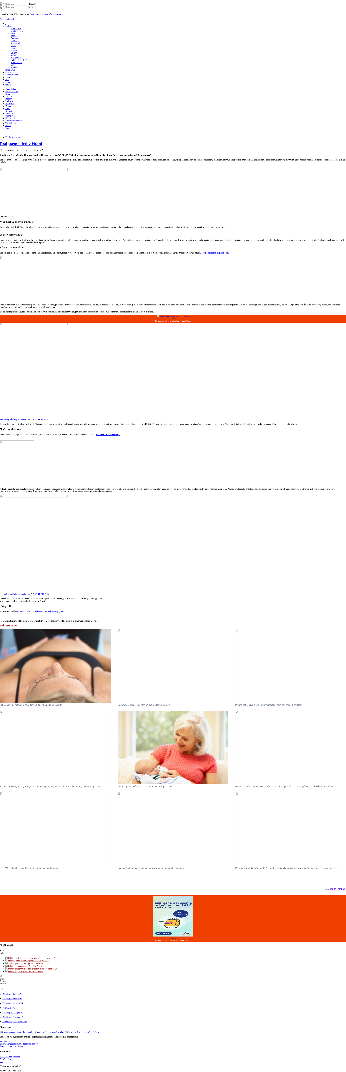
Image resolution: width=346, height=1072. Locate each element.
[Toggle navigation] (1, 19)
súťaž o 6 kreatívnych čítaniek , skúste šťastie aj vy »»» (40, 611)
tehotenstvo (10, 70)
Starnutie (14, 53)
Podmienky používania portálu (13, 1046)
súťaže (8, 84)
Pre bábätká (94, 1032)
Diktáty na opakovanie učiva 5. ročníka (25, 966)
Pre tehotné (61, 1032)
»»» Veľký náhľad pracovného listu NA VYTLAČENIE (24, 419)
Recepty (14, 38)
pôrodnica (9, 82)
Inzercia (16, 1057)
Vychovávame (17, 31)
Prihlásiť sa (5, 1041)
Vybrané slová (8, 1008)
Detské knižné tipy (13, 137)
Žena (13, 33)
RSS (10, 1057)
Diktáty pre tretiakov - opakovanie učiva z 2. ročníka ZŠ (32, 958)
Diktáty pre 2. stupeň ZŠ (12, 1017)
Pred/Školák (16, 28)
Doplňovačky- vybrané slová (14, 1021)
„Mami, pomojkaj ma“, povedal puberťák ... (27, 963)
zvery (7, 77)
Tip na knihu (16, 62)
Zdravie (14, 36)
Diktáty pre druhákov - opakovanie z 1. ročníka (28, 960)
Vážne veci (15, 55)
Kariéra (14, 50)
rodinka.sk (9, 19)
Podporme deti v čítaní (21, 143)
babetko (8, 72)
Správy (14, 67)
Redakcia (4, 1057)
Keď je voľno (17, 58)
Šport (13, 48)
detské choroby (11, 75)
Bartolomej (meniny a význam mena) (45, 14)
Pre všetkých (28, 1032)
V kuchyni (15, 43)
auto (7, 79)
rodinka (8, 26)
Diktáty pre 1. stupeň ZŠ (12, 1012)
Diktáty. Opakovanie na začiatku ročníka (25, 971)
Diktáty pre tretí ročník (12, 998)
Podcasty (15, 40)
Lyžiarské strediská (19, 60)
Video (13, 65)
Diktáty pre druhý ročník (13, 994)
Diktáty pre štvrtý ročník (12, 1003)
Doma (13, 45)
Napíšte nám (5, 1059)
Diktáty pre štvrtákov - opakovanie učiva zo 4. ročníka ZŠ (33, 969)
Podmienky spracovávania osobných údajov (19, 1044)
